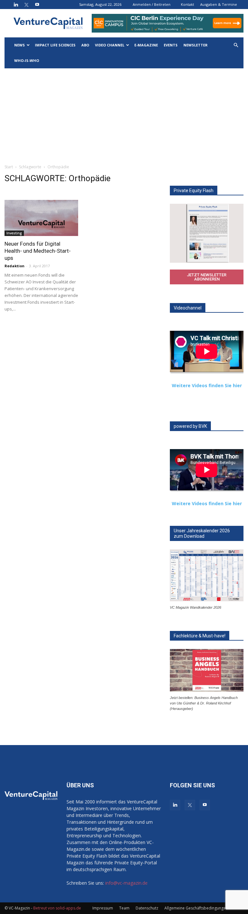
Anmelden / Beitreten (151, 4)
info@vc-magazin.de (126, 883)
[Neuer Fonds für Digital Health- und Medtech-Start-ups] (41, 218)
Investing (14, 233)
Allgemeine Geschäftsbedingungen (196, 908)
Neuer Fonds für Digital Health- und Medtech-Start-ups (38, 251)
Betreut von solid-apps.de (57, 908)
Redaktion (15, 265)
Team (124, 908)
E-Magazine (146, 45)
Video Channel (109, 45)
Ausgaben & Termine (218, 4)
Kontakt (187, 4)
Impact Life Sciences (55, 45)
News (19, 45)
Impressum (102, 908)
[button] (235, 45)
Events (171, 45)
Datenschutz (147, 908)
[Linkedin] (16, 4)
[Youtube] (37, 4)
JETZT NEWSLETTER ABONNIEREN (206, 276)
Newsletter (195, 45)
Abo (85, 45)
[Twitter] (26, 4)
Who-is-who (26, 60)
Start (9, 167)
